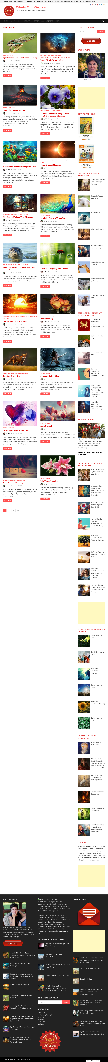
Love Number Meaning (13, 483)
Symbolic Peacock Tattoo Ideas (53, 218)
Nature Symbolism (42, 1)
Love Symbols (46, 426)
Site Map (27, 21)
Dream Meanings (30, 1)
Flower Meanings (45, 316)
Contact (35, 21)
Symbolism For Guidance (89, 1)
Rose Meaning (46, 319)
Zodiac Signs (59, 55)
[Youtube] (93, 5)
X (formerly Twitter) (45, 1015)
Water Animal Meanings (20, 264)
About (13, 21)
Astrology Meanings (19, 1)
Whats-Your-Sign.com (32, 7)
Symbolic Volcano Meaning (14, 110)
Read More (7, 75)
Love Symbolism (65, 1)
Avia (9, 60)
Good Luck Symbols (53, 1)
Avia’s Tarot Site (47, 21)
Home (6, 21)
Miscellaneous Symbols (22, 214)
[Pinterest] (97, 5)
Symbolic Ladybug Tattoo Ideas (54, 269)
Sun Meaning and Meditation (15, 321)
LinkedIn (41, 1024)
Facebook (41, 1013)
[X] (95, 5)
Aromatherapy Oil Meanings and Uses (19, 166)
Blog (19, 21)
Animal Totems (8, 1)
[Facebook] (90, 5)
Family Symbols (45, 110)
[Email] (104, 5)
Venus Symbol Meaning (50, 165)
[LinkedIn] (102, 5)
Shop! (57, 21)
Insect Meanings (8, 55)
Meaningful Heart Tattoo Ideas (16, 430)
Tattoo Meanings (45, 215)
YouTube (41, 1017)
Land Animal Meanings (21, 373)
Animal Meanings (8, 373)
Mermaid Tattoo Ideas (50, 376)
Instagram (41, 1022)
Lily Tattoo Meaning (49, 481)
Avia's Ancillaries (8, 164)
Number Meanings (76, 1)
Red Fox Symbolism (11, 376)
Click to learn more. (85, 79)
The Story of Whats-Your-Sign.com (18, 217)
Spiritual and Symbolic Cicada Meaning (20, 58)
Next (18, 510)
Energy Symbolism (21, 316)
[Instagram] (100, 5)
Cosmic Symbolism (60, 160)
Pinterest (41, 1019)
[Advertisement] (91, 98)
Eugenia (47, 63)
